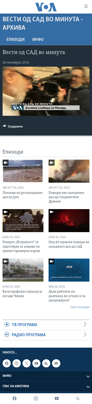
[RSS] (46, 363)
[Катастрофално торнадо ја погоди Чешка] (23, 270)
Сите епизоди (79, 307)
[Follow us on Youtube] (36, 363)
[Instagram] (35, 398)
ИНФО (38, 40)
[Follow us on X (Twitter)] (26, 363)
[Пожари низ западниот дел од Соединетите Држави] (69, 171)
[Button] (13, 127)
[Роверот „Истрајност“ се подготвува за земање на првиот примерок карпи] (23, 220)
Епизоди (15, 40)
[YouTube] (56, 398)
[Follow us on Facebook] (7, 363)
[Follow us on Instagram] (16, 363)
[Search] (77, 398)
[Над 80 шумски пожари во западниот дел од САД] (69, 220)
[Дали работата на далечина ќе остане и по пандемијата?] (69, 270)
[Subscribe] (56, 363)
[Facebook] (14, 398)
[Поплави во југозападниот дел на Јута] (23, 171)
